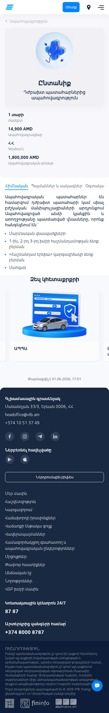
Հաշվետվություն (20, 501)
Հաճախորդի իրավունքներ (30, 517)
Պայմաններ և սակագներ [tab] (56, 185)
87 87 (12, 611)
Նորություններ (18, 580)
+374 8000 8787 (24, 632)
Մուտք (71, 7)
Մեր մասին (16, 493)
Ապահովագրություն (29, 21)
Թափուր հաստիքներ (25, 564)
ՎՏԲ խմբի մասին (21, 588)
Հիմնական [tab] (16, 185)
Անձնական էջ (18, 572)
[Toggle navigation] (99, 7)
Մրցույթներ (16, 556)
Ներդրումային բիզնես (55, 477)
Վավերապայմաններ (25, 534)
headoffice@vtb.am (22, 414)
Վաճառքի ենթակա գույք (28, 525)
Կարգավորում (18, 509)
